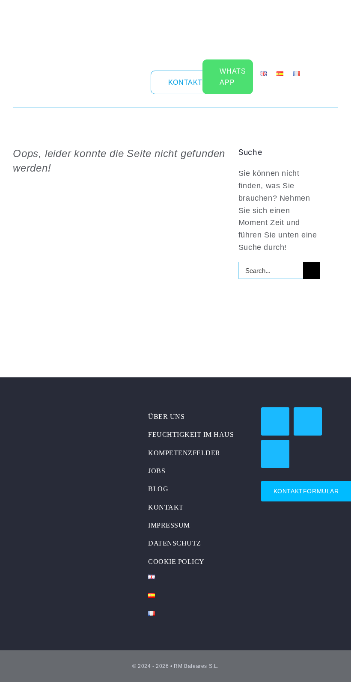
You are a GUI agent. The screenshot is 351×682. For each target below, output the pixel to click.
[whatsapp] (308, 421)
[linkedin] (142, 81)
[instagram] (128, 81)
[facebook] (114, 81)
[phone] (275, 454)
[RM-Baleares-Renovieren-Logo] (66, 411)
